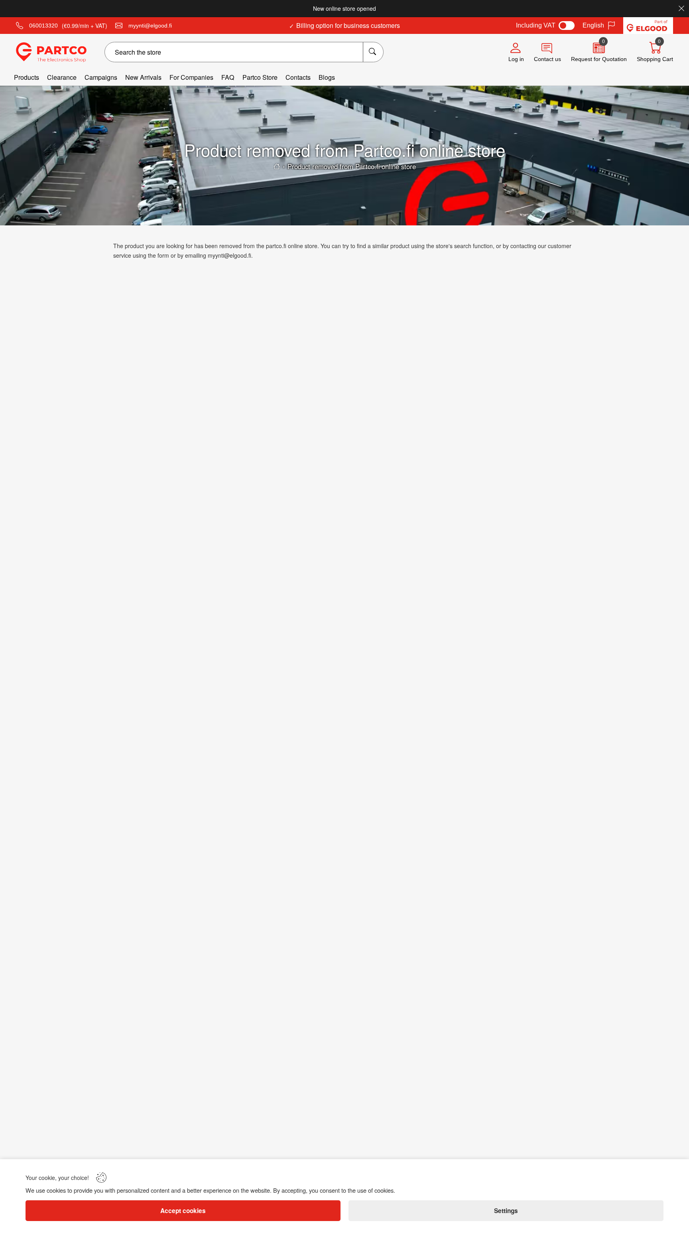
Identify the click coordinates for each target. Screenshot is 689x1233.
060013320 (43, 25)
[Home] (277, 166)
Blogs (327, 77)
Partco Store (260, 77)
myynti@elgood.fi (150, 25)
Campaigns (101, 77)
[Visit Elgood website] (648, 25)
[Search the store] (373, 52)
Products (26, 77)
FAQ (227, 77)
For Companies (191, 77)
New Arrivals (143, 77)
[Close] (681, 8)
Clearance (62, 77)
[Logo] (51, 52)
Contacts (298, 77)
